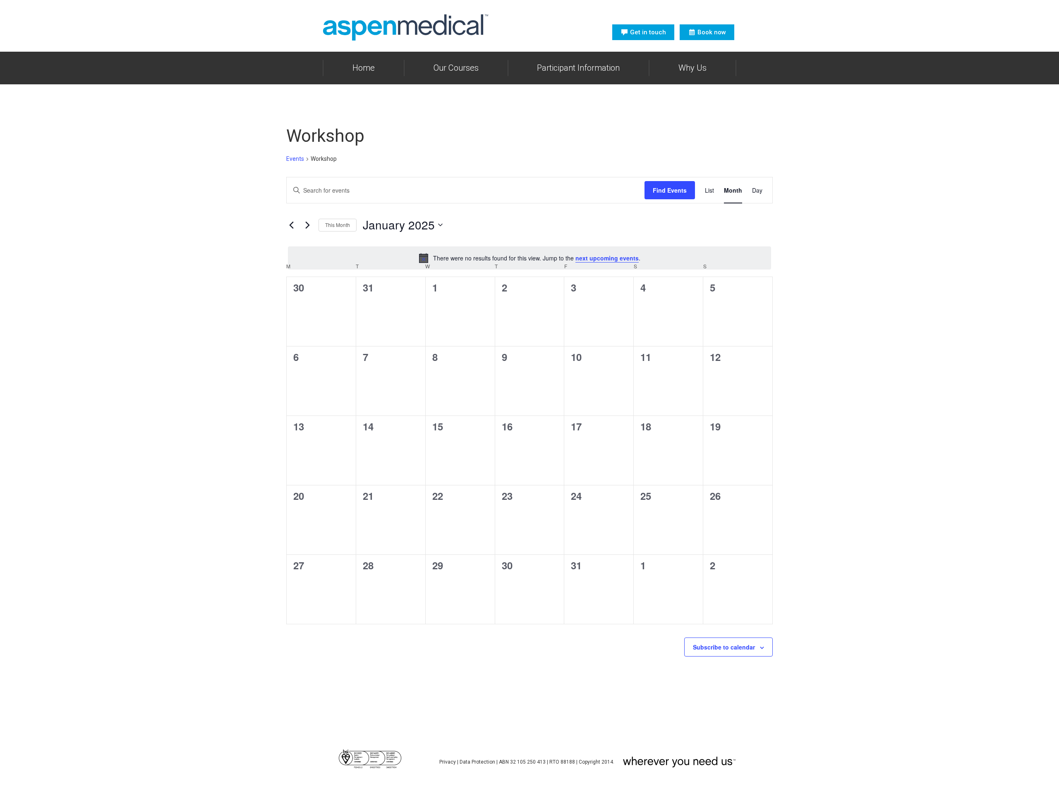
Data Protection (477, 762)
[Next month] (307, 225)
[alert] (529, 258)
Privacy (447, 762)
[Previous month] (291, 225)
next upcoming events (607, 258)
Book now (711, 32)
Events (295, 158)
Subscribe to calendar (724, 647)
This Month (337, 224)
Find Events (670, 190)
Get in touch (648, 32)
